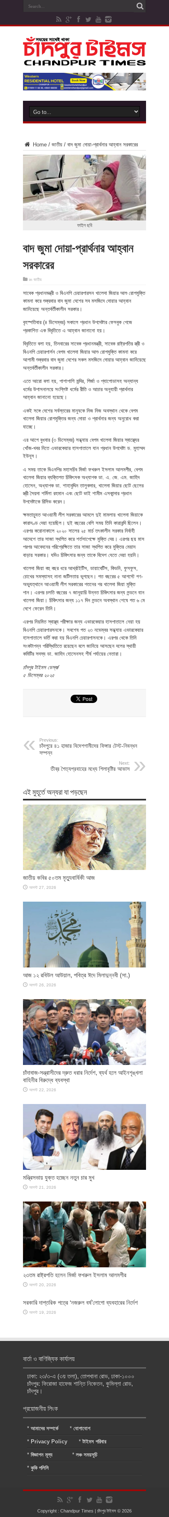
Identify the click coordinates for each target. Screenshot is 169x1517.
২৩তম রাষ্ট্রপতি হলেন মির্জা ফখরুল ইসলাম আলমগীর (74, 1274)
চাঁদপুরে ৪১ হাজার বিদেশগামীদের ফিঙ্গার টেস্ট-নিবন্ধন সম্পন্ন (88, 747)
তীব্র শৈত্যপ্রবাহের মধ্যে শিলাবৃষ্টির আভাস (90, 766)
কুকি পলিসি (40, 1468)
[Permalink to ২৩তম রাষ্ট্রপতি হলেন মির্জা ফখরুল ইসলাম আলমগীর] (84, 1265)
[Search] (140, 6)
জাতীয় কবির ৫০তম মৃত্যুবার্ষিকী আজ (59, 877)
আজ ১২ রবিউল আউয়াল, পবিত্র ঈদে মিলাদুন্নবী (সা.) (76, 975)
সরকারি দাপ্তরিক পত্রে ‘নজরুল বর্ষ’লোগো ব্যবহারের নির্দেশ (80, 1302)
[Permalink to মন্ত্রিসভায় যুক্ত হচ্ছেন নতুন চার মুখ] (84, 1168)
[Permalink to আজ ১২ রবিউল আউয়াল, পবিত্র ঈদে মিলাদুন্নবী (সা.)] (84, 966)
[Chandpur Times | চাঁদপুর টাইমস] (84, 59)
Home (39, 144)
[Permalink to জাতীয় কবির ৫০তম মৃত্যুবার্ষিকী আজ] (84, 868)
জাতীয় (57, 144)
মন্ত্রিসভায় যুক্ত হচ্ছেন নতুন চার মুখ (58, 1177)
